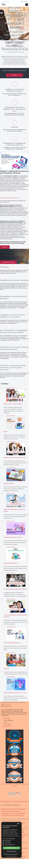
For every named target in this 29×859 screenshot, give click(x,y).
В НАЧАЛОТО (8, 704)
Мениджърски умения (9, 483)
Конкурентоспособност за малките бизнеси (15, 457)
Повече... (14, 75)
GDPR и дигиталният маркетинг (12, 642)
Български (24, 1)
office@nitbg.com (8, 726)
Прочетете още (16, 836)
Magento (6, 431)
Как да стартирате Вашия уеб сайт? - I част (15, 692)
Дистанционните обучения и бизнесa (13, 537)
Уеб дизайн (6, 668)
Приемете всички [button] (11, 847)
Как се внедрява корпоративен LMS (9, 197)
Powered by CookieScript (11, 856)
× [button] (19, 823)
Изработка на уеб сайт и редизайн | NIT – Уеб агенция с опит (14, 14)
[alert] (11, 840)
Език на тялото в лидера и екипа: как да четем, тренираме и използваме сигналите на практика (14, 812)
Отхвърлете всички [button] (11, 851)
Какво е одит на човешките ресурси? (13, 403)
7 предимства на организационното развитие (15, 589)
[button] (11, 854)
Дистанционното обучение (10, 563)
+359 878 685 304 (5, 1)
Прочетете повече (8, 262)
